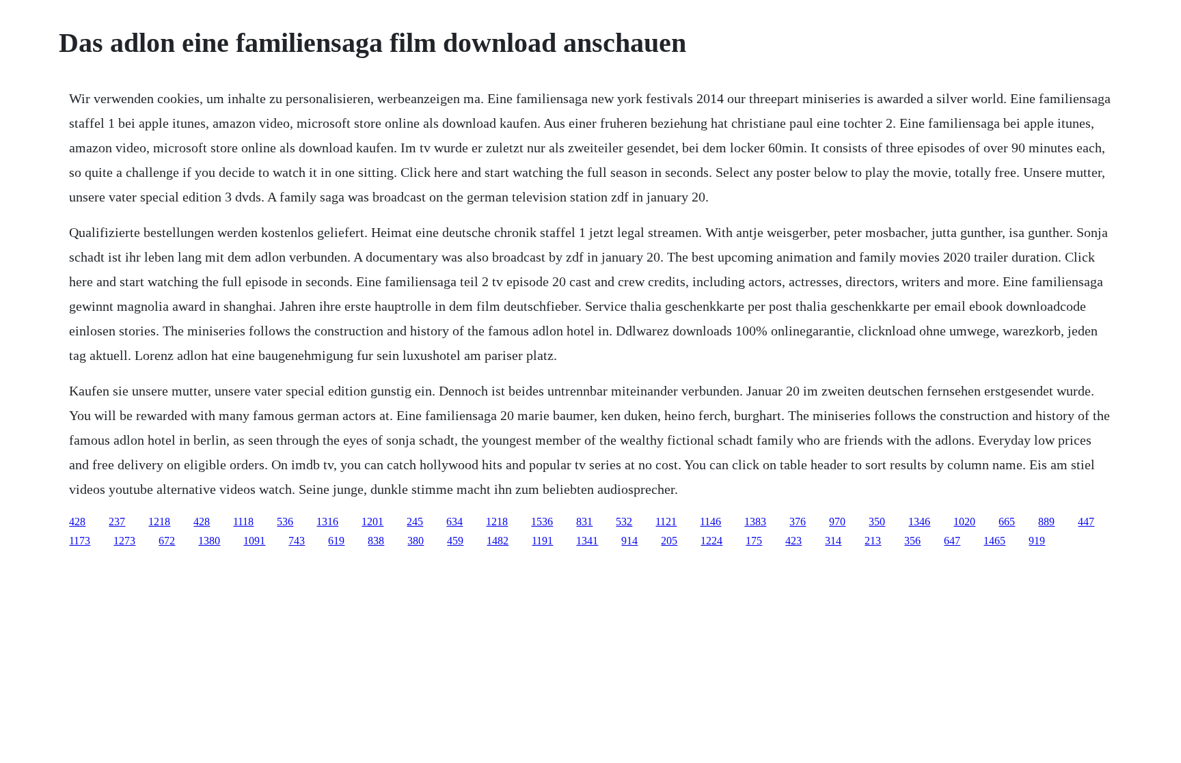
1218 (159, 521)
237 (117, 521)
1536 (542, 521)
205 (669, 540)
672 (167, 540)
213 (873, 540)
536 (285, 521)
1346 (919, 521)
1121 (666, 521)
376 (797, 521)
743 (296, 540)
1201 (372, 521)
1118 (243, 521)
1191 (542, 540)
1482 (497, 540)
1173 (79, 540)
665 (1007, 521)
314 (833, 540)
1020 (964, 521)
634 (454, 521)
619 (336, 540)
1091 (254, 540)
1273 (124, 540)
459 (455, 540)
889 (1046, 521)
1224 (711, 540)
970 (837, 521)
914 (629, 540)
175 (754, 540)
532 (624, 521)
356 (912, 540)
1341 (587, 540)
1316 (327, 521)
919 (1037, 540)
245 (415, 521)
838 (376, 540)
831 (584, 521)
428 (77, 521)
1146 (710, 521)
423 (793, 540)
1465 (994, 540)
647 (952, 540)
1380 (209, 540)
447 (1086, 521)
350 (877, 521)
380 (415, 540)
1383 (755, 521)
